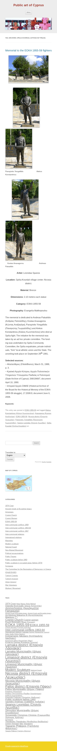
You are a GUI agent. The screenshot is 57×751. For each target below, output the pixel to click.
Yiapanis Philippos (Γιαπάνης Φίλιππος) (22, 727)
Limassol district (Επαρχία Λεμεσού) (26, 659)
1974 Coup (9, 506)
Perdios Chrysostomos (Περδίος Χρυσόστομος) (23, 694)
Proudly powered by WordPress (16, 746)
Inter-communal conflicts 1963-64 (18, 528)
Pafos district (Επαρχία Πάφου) (28, 686)
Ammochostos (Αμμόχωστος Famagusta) (22, 609)
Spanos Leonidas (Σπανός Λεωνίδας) (31, 423)
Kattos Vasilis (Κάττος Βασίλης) (15, 634)
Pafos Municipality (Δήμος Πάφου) (24, 689)
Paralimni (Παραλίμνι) (13, 692)
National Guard (11, 547)
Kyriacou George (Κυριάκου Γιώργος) (21, 642)
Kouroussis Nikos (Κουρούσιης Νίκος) (19, 641)
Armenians (9, 512)
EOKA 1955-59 (30, 410)
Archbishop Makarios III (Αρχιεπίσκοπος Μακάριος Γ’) (24, 616)
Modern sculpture (12, 544)
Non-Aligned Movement (14, 550)
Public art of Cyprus (28, 5)
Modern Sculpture (17, 670)
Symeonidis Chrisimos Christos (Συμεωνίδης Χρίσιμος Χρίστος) (27, 716)
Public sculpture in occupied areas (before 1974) (23, 563)
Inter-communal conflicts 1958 (16, 525)
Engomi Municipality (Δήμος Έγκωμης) (20, 622)
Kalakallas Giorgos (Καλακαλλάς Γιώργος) (35, 632)
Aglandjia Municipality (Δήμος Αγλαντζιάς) (23, 606)
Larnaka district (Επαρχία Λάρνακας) (24, 646)
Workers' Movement (13, 588)
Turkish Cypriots (11, 576)
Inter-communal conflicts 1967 (16, 531)
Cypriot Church (11, 515)
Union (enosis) (10, 582)
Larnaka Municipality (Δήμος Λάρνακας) (23, 653)
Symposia (9, 566)
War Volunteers (11, 585)
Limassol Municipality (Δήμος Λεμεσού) (23, 665)
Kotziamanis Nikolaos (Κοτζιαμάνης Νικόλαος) (24, 637)
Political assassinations (14, 553)
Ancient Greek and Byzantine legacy (39, 613)
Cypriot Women (11, 518)
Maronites (9, 541)
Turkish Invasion (11, 579)
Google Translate (46, 462)
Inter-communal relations (14, 534)
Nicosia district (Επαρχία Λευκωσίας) (26, 675)
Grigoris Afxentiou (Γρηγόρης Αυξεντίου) (18, 627)
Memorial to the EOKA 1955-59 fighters (28, 50)
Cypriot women (30, 620)
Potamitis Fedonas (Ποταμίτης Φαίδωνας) (22, 697)
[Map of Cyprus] (18, 490)
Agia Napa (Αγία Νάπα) (26, 604)
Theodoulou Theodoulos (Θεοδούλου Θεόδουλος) (26, 721)
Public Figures (10, 557)
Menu (28, 12)
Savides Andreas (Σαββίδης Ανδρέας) (25, 701)
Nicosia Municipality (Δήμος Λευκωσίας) (22, 682)
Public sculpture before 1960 (16, 560)
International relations (13, 537)
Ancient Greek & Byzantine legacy (18, 509)
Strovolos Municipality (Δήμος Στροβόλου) (22, 711)
